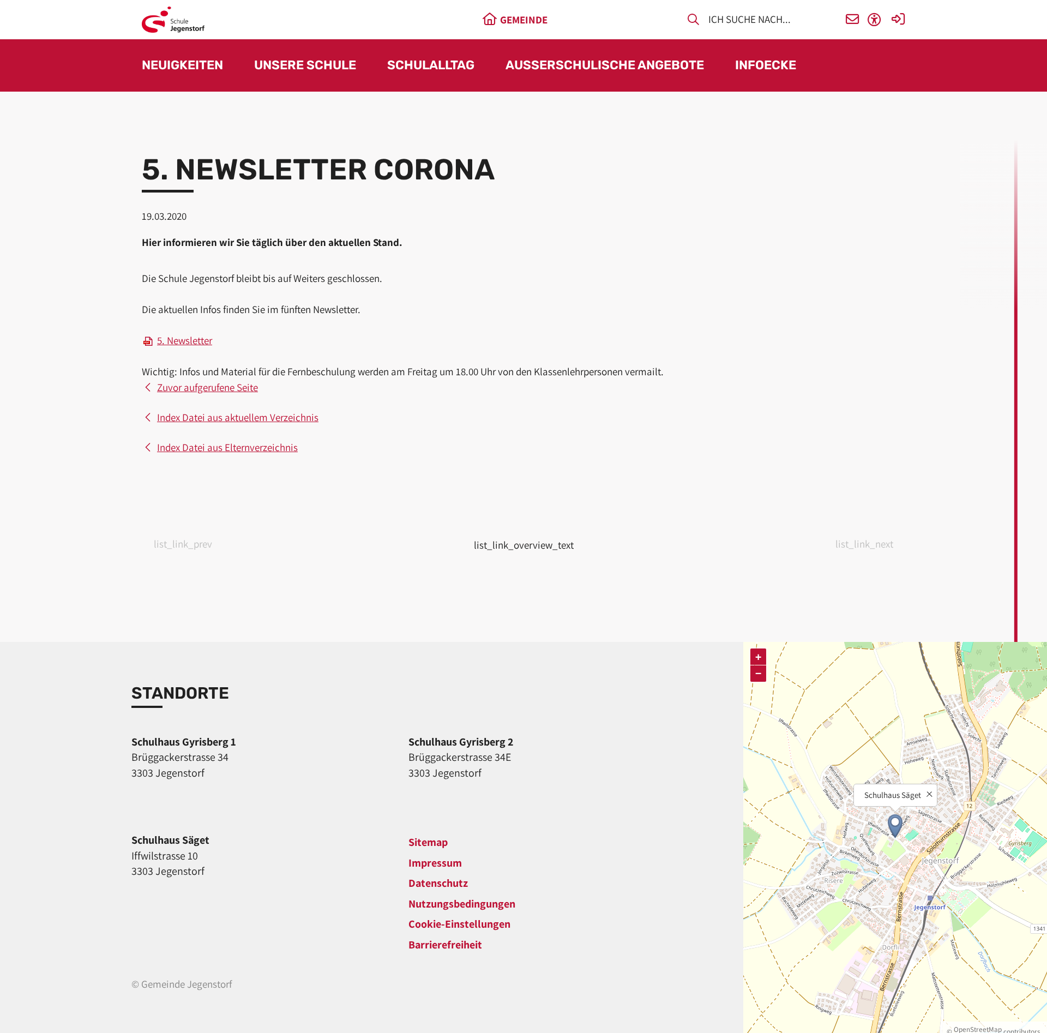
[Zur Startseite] (173, 20)
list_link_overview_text (524, 544)
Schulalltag (430, 66)
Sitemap (428, 842)
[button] (852, 19)
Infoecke (765, 66)
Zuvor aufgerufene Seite (207, 387)
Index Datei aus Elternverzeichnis (227, 447)
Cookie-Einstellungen (459, 924)
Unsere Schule (305, 66)
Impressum (435, 863)
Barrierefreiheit (445, 945)
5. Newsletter (184, 340)
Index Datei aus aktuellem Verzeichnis (237, 417)
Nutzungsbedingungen (461, 904)
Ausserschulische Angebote (605, 66)
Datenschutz (438, 883)
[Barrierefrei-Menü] (874, 20)
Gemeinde (523, 19)
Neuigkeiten (182, 66)
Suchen (693, 21)
